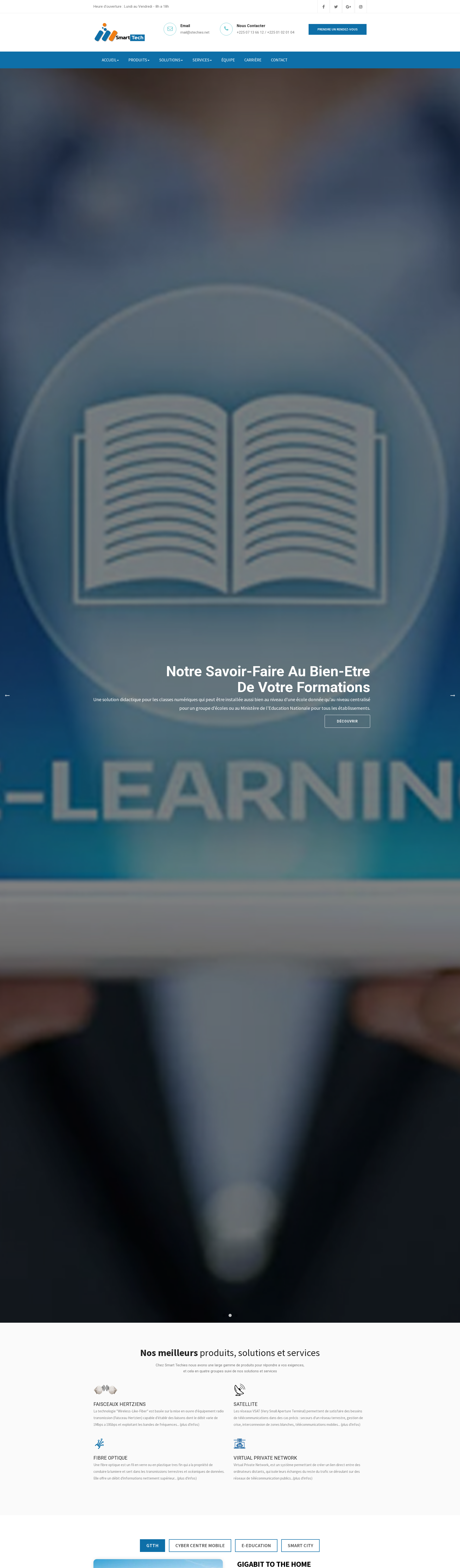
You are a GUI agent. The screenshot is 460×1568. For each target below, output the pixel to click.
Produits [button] (137, 60)
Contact (279, 60)
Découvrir (347, 721)
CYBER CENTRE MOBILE (200, 1545)
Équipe (228, 60)
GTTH (152, 1545)
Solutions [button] (169, 60)
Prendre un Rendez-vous (337, 29)
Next (452, 695)
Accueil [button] (109, 60)
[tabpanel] (230, 695)
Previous (7, 695)
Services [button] (200, 60)
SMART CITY (300, 1545)
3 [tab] (236, 1315)
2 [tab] (230, 1315)
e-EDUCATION (256, 1545)
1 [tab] (223, 1315)
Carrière (252, 60)
